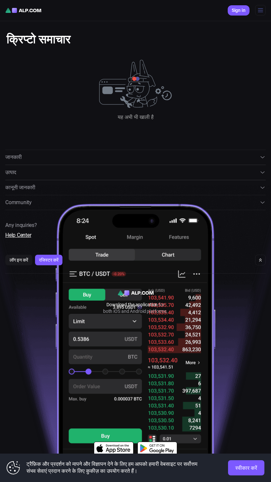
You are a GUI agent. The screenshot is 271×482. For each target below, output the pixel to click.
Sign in (239, 10)
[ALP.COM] (23, 10)
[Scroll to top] (260, 260)
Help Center (18, 235)
